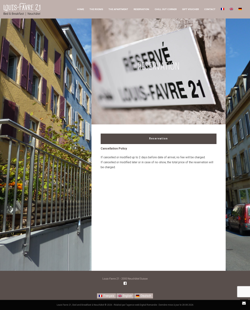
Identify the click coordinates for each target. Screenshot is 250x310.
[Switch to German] (240, 9)
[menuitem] (106, 295)
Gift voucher (190, 9)
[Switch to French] (222, 9)
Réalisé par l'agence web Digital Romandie (135, 305)
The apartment (118, 9)
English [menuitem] (127, 296)
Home (80, 9)
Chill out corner (166, 9)
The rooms (96, 9)
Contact (209, 9)
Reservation (141, 9)
